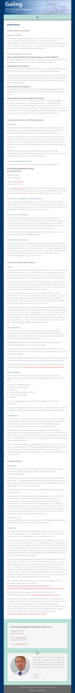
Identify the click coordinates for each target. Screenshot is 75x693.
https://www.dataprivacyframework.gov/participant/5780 (26, 614)
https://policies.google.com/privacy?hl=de (45, 595)
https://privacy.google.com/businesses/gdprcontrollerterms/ (27, 586)
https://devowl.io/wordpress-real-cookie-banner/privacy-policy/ (42, 367)
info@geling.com (18, 188)
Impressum (32, 690)
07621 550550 (18, 182)
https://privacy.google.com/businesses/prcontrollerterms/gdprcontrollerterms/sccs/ (36, 588)
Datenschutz (42, 690)
